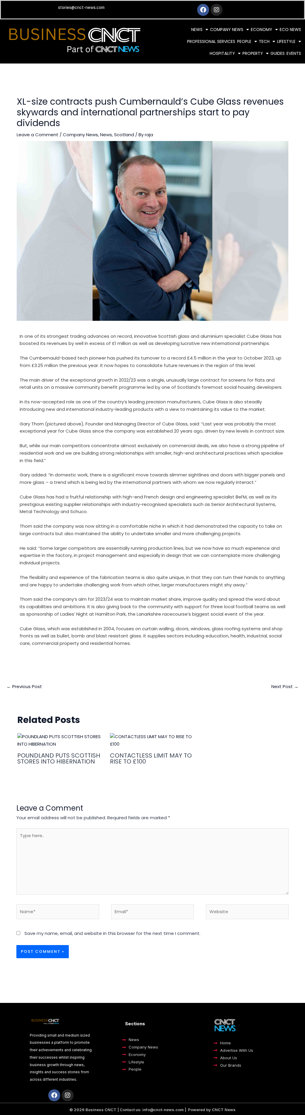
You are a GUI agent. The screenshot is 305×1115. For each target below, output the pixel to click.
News (197, 29)
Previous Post (24, 686)
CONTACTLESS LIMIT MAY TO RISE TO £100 (151, 758)
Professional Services (211, 41)
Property (252, 53)
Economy (261, 29)
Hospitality (222, 53)
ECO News (290, 29)
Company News (226, 29)
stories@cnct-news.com (81, 7)
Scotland (124, 134)
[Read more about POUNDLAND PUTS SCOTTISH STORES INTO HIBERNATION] (59, 740)
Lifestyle (286, 41)
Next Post (284, 686)
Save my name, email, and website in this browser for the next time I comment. (112, 933)
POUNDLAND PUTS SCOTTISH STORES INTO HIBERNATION (58, 758)
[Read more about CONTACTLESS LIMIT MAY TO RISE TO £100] (152, 740)
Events (294, 53)
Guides (277, 53)
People (244, 41)
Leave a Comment (37, 134)
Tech (264, 41)
